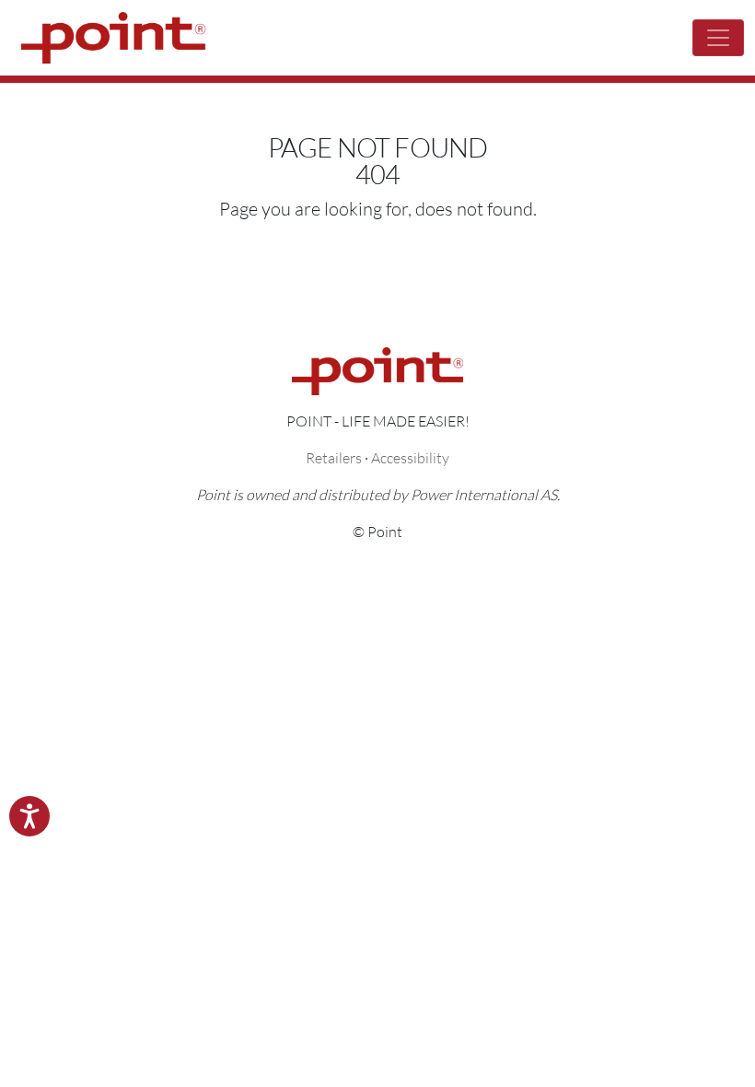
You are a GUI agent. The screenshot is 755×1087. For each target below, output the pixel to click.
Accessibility (410, 457)
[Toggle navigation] (718, 37)
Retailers (334, 457)
